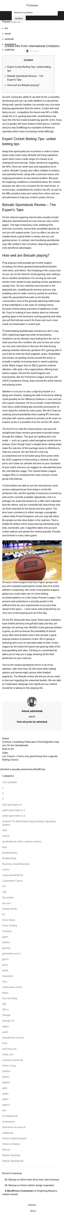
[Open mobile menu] (9, 16)
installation (10, 44)
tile (6, 28)
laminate (9, 39)
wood (8, 33)
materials (9, 49)
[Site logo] (32, 5)
